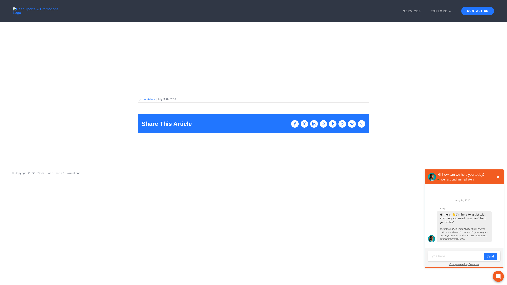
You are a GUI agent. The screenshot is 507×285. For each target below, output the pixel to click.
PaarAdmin (148, 99)
